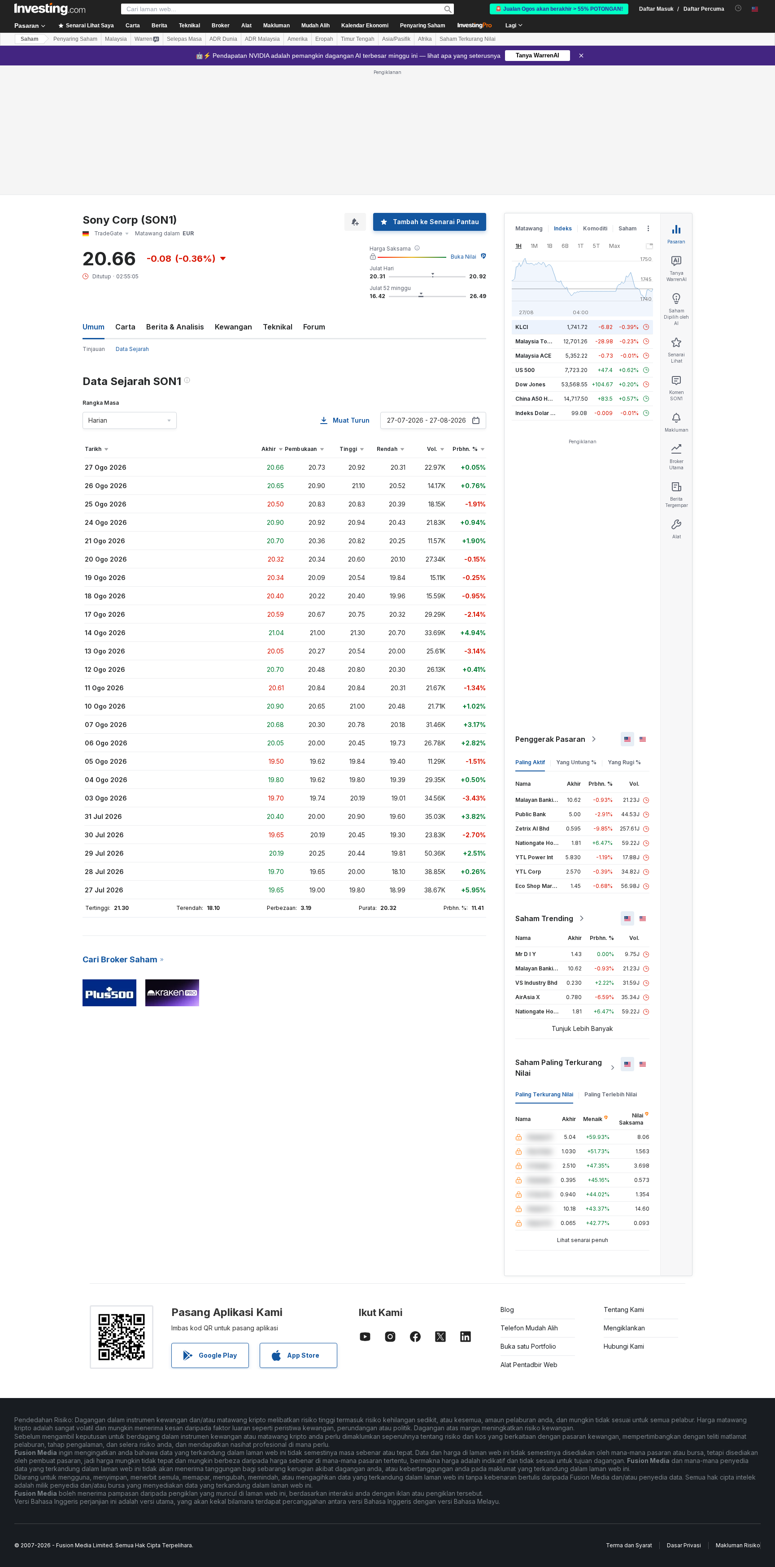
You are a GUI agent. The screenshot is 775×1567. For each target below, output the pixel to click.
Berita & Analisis (175, 326)
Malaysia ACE (533, 355)
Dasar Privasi (684, 1545)
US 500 (525, 370)
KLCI (521, 327)
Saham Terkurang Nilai (468, 39)
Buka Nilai (463, 256)
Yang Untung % (576, 762)
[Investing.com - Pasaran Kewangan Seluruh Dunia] (49, 9)
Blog (507, 1309)
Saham (30, 39)
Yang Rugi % (624, 762)
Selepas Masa (184, 39)
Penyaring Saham (422, 25)
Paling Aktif (530, 762)
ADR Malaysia (262, 39)
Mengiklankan (624, 1328)
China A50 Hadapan (541, 398)
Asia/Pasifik (396, 39)
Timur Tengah (357, 39)
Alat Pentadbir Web (529, 1364)
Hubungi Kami (624, 1346)
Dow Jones (530, 384)
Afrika (425, 39)
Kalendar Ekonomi (364, 25)
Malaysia (116, 39)
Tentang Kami (624, 1309)
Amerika (297, 39)
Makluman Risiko (738, 1545)
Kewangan (233, 326)
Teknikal (277, 326)
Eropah (324, 39)
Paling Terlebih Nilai (610, 1094)
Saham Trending (544, 918)
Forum (314, 326)
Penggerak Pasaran (550, 739)
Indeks (563, 228)
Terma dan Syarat (629, 1545)
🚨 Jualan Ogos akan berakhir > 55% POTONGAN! (559, 9)
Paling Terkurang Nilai (544, 1094)
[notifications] (738, 8)
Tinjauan (94, 349)
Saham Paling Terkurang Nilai (558, 1068)
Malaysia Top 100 (538, 341)
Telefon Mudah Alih (529, 1328)
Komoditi (595, 228)
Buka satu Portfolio (528, 1346)
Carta (125, 326)
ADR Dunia (223, 39)
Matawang (529, 228)
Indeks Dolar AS (536, 413)
